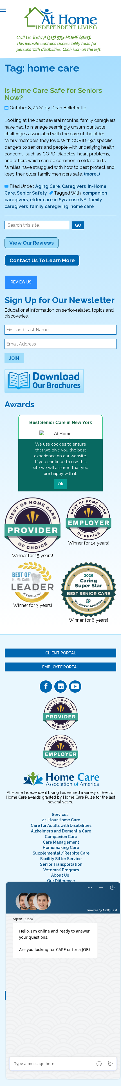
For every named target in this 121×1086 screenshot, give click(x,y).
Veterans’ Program (61, 870)
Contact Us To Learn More (42, 260)
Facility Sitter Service (61, 859)
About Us (60, 875)
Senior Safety (32, 193)
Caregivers (74, 186)
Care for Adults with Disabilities (61, 825)
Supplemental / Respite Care (61, 853)
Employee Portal (60, 667)
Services (60, 814)
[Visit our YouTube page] (75, 686)
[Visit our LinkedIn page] (60, 686)
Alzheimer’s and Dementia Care (61, 831)
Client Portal (60, 653)
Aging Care (47, 186)
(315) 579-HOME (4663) (69, 37)
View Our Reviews (31, 243)
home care (82, 206)
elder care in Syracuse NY (58, 199)
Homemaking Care (61, 847)
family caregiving (49, 206)
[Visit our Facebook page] (46, 686)
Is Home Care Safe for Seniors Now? (53, 94)
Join (14, 358)
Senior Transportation (61, 864)
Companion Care (61, 836)
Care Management (61, 842)
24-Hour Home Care (61, 820)
